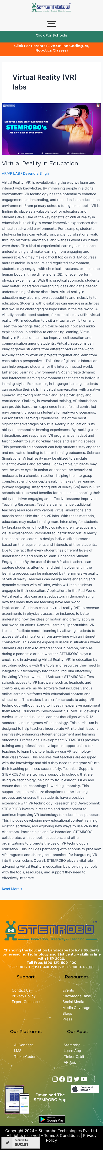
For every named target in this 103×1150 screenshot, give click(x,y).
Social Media (73, 1002)
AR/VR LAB (11, 173)
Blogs (68, 1013)
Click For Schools (51, 35)
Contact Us (21, 990)
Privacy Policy (23, 996)
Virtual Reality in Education (40, 163)
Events (68, 990)
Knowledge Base (77, 996)
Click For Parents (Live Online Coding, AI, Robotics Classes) (51, 48)
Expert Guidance (26, 1002)
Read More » (12, 888)
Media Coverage (76, 1008)
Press (67, 1019)
